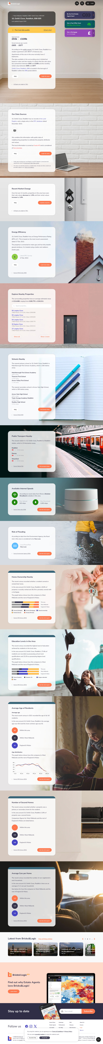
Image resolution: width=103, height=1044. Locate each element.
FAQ (70, 1022)
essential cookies (40, 1034)
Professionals (62, 1025)
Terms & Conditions (57, 1031)
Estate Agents (52, 1025)
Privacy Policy (68, 1031)
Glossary (71, 1025)
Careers (81, 1025)
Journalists (51, 1027)
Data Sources (73, 1027)
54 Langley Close (17, 320)
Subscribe (88, 1011)
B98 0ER (51, 4)
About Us (82, 1022)
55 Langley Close (17, 315)
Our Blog (61, 1027)
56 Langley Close (17, 311)
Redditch (34, 4)
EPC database (38, 121)
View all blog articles (45, 939)
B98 (39, 4)
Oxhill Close (45, 4)
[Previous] (82, 939)
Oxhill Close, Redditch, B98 (20, 68)
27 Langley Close (17, 329)
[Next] (94, 939)
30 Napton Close (17, 324)
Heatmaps (61, 1022)
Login (81, 1027)
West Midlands (27, 4)
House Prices (52, 1022)
